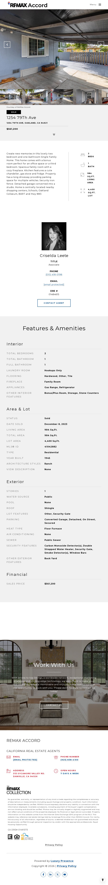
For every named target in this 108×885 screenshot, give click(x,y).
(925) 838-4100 (69, 760)
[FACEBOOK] (43, 874)
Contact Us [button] (54, 705)
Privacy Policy (54, 845)
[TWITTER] (57, 874)
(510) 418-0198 (54, 274)
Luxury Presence (62, 861)
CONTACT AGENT (54, 303)
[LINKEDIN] (50, 874)
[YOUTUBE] (64, 874)
